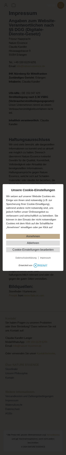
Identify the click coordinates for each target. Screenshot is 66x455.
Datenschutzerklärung (26, 258)
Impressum (45, 258)
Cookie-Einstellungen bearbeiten (33, 249)
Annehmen (33, 236)
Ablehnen (33, 242)
